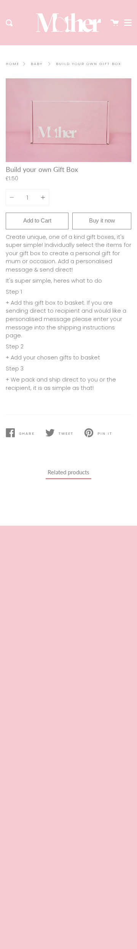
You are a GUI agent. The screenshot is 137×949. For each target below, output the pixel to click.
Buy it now (102, 220)
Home (12, 63)
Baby (37, 63)
